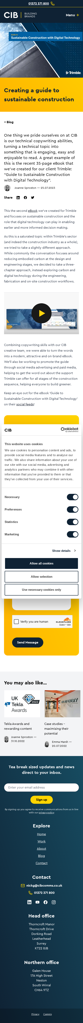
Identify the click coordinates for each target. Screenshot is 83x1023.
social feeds (25, 404)
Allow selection (41, 576)
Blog (41, 856)
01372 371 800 (38, 3)
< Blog (8, 122)
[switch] (72, 509)
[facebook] (25, 197)
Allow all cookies (41, 563)
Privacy (35, 1014)
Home (41, 834)
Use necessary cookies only (41, 589)
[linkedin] (18, 197)
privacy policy (46, 812)
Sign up (41, 800)
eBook (32, 210)
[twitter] (32, 197)
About (41, 848)
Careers (47, 1014)
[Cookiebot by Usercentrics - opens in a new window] (60, 429)
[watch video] (41, 313)
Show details (61, 550)
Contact (42, 863)
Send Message (27, 642)
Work (41, 841)
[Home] (20, 15)
